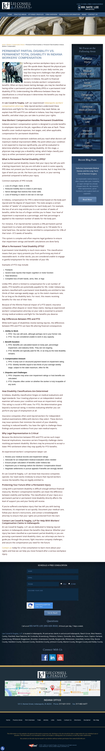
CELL (64, 584)
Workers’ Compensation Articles (16, 44)
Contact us (7, 547)
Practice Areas (20, 14)
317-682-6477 (81, 704)
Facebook (44, 657)
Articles (45, 720)
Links (52, 720)
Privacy (37, 606)
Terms (41, 606)
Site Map (96, 720)
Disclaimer (87, 720)
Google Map (52, 688)
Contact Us (92, 14)
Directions (77, 720)
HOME (73, 584)
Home (10, 14)
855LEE (90, 8)
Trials (39, 720)
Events (59, 720)
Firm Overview (51, 14)
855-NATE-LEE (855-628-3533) (43, 626)
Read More (87, 199)
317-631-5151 (65, 704)
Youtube (60, 657)
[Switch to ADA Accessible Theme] (3, 748)
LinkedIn (52, 657)
